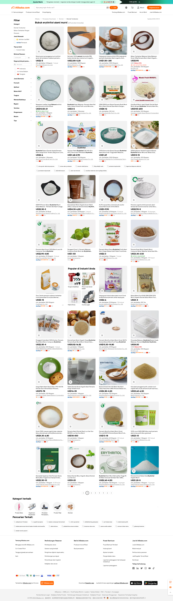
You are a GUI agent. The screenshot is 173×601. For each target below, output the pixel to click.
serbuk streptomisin (114, 166)
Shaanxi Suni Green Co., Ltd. (139, 304)
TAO (102, 592)
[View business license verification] (105, 598)
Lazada (86, 592)
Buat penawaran (79, 548)
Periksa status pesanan (139, 552)
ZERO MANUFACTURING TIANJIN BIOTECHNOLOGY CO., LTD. (50, 349)
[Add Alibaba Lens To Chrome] (47, 583)
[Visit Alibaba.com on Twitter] (141, 568)
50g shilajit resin (98, 166)
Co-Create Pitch (20, 548)
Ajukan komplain (108, 552)
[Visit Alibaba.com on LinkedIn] (137, 568)
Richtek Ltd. (134, 68)
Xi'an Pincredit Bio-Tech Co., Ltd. (46, 258)
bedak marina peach (21, 530)
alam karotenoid (75, 170)
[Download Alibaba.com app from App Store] (136, 583)
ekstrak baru (54, 526)
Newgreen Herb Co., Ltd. (43, 114)
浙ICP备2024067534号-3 (137, 598)
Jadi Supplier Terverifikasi (140, 556)
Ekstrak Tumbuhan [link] (72, 19)
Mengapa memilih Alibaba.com (24, 545)
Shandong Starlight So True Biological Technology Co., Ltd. (113, 159)
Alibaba (37, 19)
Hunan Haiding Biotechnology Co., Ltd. (111, 304)
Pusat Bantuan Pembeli (110, 545)
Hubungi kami (107, 548)
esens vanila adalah (106, 526)
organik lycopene (38, 522)
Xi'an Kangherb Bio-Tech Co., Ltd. (109, 113)
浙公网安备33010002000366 (119, 598)
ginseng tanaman (139, 526)
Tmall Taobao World (77, 592)
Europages (115, 592)
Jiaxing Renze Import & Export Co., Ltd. (111, 65)
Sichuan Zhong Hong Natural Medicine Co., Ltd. (145, 213)
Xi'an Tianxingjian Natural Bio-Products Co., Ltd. (81, 213)
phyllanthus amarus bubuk (71, 526)
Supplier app (89, 583)
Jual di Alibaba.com (138, 545)
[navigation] (23, 256)
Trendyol (108, 592)
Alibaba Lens (27, 583)
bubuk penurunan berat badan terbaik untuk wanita (30, 526)
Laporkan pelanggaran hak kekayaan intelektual (114, 561)
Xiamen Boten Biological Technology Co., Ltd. (113, 349)
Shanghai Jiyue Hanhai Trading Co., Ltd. (48, 213)
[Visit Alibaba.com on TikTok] (153, 568)
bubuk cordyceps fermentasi (57, 522)
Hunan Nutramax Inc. (73, 258)
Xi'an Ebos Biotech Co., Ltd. (44, 65)
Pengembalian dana (109, 556)
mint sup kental (75, 522)
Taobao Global (94, 592)
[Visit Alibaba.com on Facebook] (133, 568)
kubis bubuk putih (123, 522)
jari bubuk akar (108, 522)
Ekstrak (61, 19)
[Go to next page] (111, 493)
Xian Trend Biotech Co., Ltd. (75, 349)
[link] (170, 582)
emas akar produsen (66, 166)
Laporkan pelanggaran (110, 565)
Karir (16, 556)
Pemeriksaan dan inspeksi (53, 560)
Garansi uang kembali (51, 548)
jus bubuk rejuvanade (44, 170)
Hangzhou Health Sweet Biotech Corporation (145, 113)
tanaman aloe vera (89, 526)
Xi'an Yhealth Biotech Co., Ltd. (140, 159)
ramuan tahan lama (123, 526)
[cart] (132, 8)
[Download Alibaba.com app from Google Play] (151, 583)
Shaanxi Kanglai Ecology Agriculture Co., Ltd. (112, 213)
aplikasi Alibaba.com (121, 583)
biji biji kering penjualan (91, 522)
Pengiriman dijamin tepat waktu (54, 552)
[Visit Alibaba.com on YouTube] (149, 568)
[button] (107, 7)
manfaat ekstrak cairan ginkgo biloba (96, 170)
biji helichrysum (60, 170)
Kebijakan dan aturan (51, 564)
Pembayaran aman (50, 545)
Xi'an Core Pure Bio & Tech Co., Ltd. (47, 159)
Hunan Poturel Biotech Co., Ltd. (140, 259)
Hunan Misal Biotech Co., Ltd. (108, 258)
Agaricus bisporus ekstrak (133, 166)
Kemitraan (135, 560)
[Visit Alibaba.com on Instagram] (145, 568)
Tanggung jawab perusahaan (24, 552)
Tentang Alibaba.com (22, 540)
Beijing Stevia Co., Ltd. (74, 65)
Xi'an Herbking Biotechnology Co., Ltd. (79, 113)
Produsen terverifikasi (81, 545)
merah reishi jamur (82, 166)
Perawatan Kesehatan (49, 19)
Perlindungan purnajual (52, 556)
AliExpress (58, 592)
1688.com (66, 592)
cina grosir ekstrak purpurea (46, 166)
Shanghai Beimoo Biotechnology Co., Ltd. (80, 159)
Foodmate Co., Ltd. (42, 304)
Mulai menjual (136, 548)
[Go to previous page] (83, 493)
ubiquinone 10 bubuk (21, 522)
